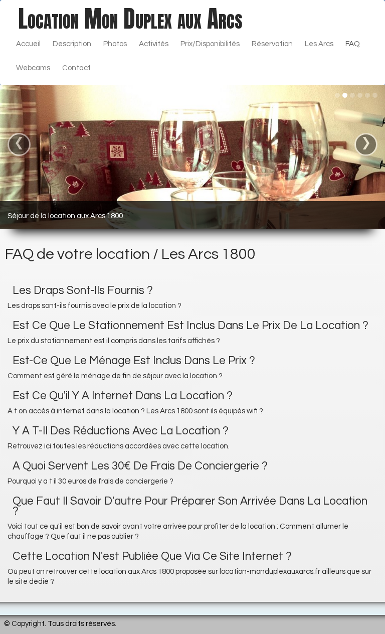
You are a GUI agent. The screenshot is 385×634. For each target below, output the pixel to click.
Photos (115, 44)
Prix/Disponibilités (210, 44)
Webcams (33, 68)
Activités (153, 44)
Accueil (28, 44)
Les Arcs (319, 44)
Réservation (272, 44)
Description (72, 44)
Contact (76, 68)
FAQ (352, 44)
